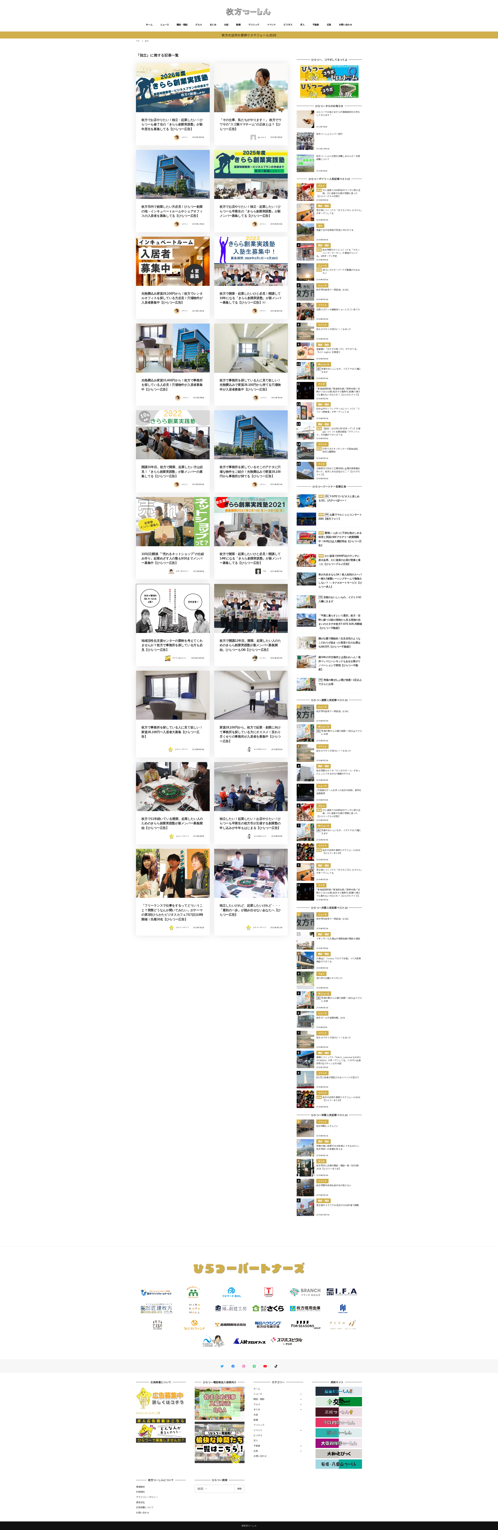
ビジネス (288, 24)
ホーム (149, 24)
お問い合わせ (345, 24)
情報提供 (140, 1486)
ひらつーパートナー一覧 (148, 1412)
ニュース (164, 24)
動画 (238, 24)
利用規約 (140, 1491)
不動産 (315, 24)
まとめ (213, 24)
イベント (271, 24)
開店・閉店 (182, 24)
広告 (329, 24)
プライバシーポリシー (147, 1496)
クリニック (253, 24)
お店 (226, 24)
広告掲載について (144, 1507)
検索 (239, 1488)
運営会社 (140, 1502)
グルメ (198, 24)
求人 (302, 24)
